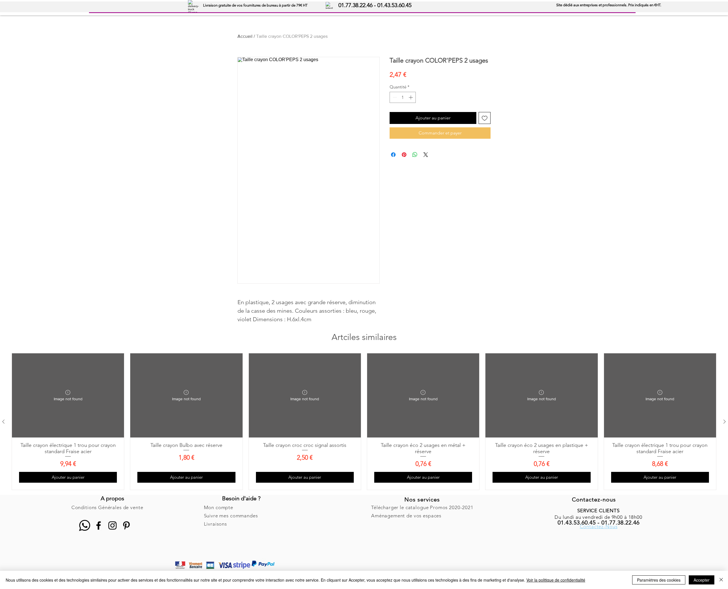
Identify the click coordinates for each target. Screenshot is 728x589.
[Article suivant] (724, 421)
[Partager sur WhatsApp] (414, 154)
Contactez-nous (594, 499)
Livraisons (215, 524)
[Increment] (411, 97)
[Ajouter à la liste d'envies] (485, 118)
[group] (364, 421)
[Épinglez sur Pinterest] (404, 154)
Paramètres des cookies (659, 580)
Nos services (422, 499)
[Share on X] (425, 154)
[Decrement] (394, 97)
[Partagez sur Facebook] (393, 154)
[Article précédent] (3, 421)
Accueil (245, 36)
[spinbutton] (403, 97)
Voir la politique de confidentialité (555, 580)
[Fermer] (721, 579)
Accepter (702, 580)
